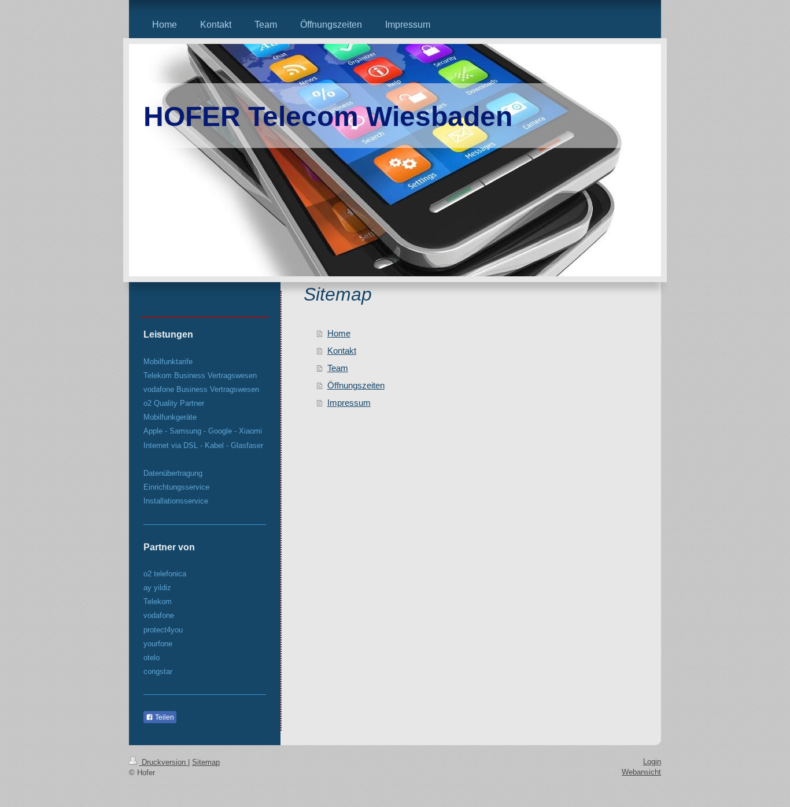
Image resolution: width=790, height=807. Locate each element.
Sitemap (206, 762)
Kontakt (341, 351)
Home (338, 333)
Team (337, 368)
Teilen (163, 717)
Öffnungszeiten (356, 385)
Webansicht (641, 772)
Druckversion (163, 762)
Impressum (349, 403)
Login (652, 761)
